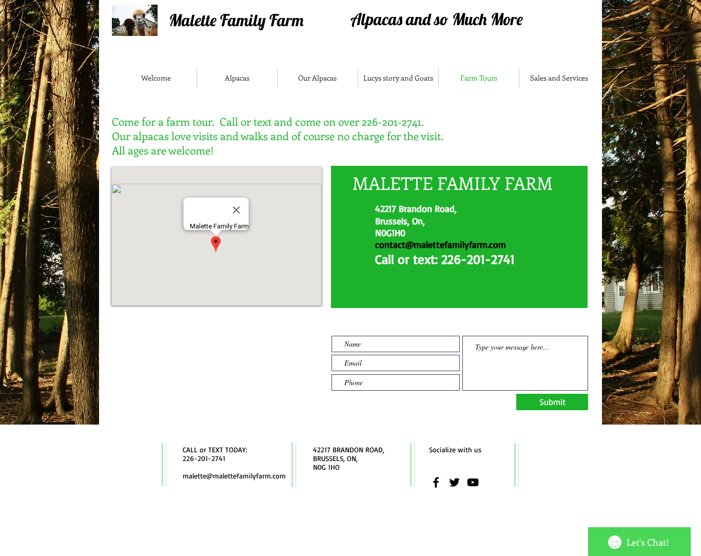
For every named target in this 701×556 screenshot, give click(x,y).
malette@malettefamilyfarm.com (234, 475)
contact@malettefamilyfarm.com (440, 244)
